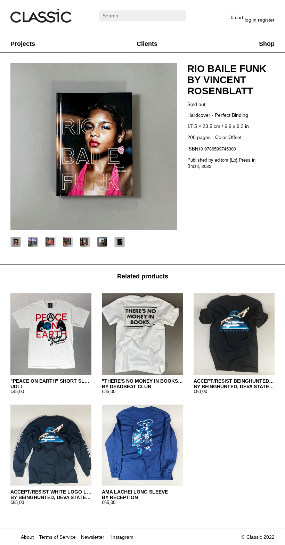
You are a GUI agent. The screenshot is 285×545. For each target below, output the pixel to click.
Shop (267, 43)
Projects (22, 43)
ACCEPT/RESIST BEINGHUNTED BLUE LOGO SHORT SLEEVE (234, 381)
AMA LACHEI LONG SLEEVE (135, 492)
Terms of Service (57, 537)
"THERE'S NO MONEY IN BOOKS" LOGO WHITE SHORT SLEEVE (142, 381)
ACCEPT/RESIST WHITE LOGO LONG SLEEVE (50, 492)
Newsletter (92, 537)
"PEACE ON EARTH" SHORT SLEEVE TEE (50, 381)
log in (251, 20)
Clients (147, 43)
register (266, 20)
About (27, 537)
